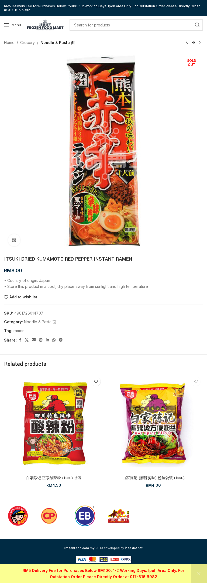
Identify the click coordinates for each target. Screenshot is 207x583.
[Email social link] (33, 340)
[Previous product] (187, 42)
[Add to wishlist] (96, 381)
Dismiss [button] (199, 573)
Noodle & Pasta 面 (57, 42)
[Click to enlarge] (14, 240)
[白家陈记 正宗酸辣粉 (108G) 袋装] (53, 423)
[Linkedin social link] (47, 340)
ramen (19, 330)
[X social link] (26, 340)
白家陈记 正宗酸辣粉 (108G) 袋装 (53, 478)
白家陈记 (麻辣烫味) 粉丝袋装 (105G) (153, 478)
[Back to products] (193, 42)
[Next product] (199, 42)
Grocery (27, 42)
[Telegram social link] (60, 340)
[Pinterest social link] (40, 340)
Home (9, 42)
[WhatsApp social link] (54, 340)
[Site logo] (45, 24)
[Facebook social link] (20, 340)
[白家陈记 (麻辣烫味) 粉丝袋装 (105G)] (153, 423)
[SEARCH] (197, 25)
